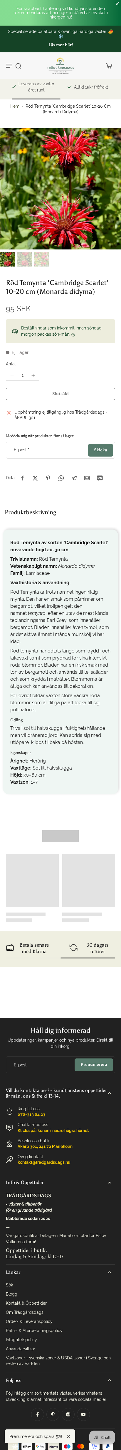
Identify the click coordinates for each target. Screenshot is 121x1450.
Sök (9, 1285)
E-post (21, 449)
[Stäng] (69, 1436)
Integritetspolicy (21, 1339)
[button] (60, 394)
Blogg (11, 1294)
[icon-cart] (108, 65)
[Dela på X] (35, 478)
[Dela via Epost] (86, 478)
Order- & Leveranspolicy (29, 1321)
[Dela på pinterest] (48, 478)
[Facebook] (37, 1414)
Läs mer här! (60, 44)
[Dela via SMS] (99, 478)
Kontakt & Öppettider (26, 1303)
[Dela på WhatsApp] (61, 478)
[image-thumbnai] (7, 259)
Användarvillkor (20, 1348)
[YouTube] (83, 1414)
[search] (18, 65)
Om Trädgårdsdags (24, 1312)
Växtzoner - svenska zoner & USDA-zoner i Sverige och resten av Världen (58, 1361)
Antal (11, 364)
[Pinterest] (52, 1414)
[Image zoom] (60, 188)
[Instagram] (68, 1414)
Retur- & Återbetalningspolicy (34, 1330)
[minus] (12, 375)
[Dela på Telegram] (74, 478)
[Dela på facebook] (22, 478)
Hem (14, 106)
